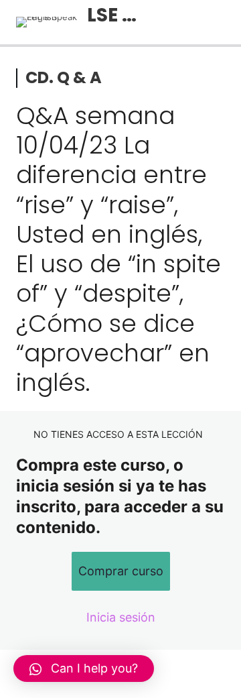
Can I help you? (94, 668)
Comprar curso (120, 571)
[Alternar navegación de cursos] (217, 22)
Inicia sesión (120, 617)
